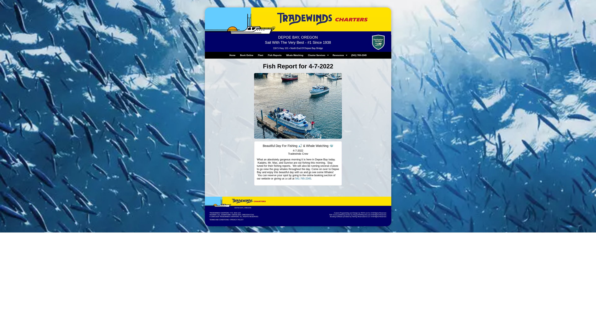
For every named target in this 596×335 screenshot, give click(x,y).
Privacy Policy (237, 220)
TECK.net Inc (365, 213)
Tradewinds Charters (219, 213)
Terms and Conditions (219, 220)
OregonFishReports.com (361, 215)
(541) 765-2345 (359, 55)
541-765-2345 (303, 178)
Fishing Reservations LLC (361, 216)
